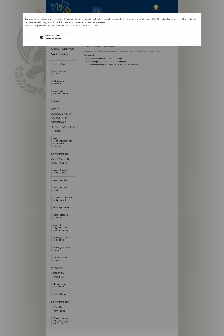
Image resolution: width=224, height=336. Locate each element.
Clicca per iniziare (53, 38)
